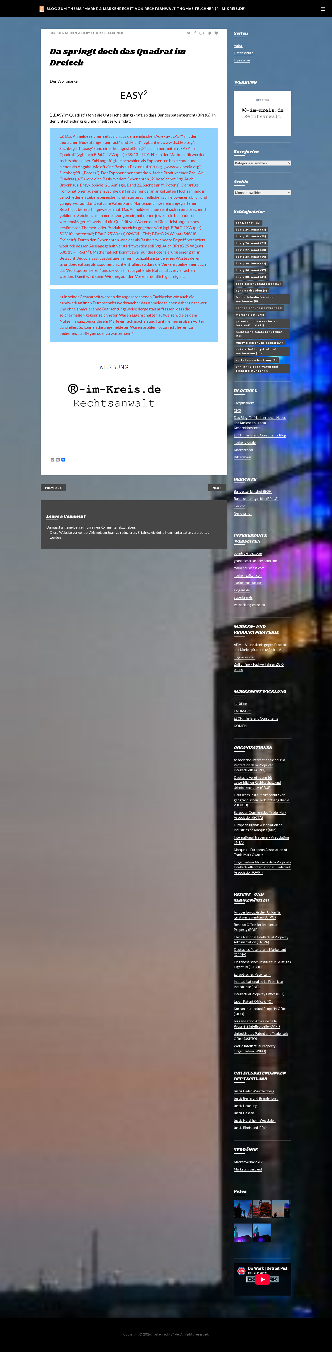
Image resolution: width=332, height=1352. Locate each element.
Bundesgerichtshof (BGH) (253, 491)
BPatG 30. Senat (251, 270)
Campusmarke (244, 403)
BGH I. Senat (248, 222)
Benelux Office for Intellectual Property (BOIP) (256, 927)
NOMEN (240, 726)
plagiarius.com (244, 657)
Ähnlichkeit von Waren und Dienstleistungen (257, 368)
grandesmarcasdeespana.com (256, 561)
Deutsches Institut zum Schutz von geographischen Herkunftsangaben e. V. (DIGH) (262, 800)
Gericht (239, 506)
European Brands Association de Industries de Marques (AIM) (258, 827)
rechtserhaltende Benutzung (259, 334)
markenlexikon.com (248, 575)
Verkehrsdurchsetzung (256, 360)
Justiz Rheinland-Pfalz (250, 1128)
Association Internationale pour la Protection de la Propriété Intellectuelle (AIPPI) (259, 765)
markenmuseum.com (248, 582)
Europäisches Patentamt (252, 974)
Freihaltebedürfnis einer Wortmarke (255, 299)
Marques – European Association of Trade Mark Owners (260, 852)
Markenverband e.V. (248, 1162)
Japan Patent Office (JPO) (253, 1001)
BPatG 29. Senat (251, 263)
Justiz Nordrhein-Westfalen (255, 1120)
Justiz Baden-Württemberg (254, 1091)
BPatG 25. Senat (251, 236)
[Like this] (217, 33)
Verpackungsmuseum (249, 605)
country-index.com (248, 553)
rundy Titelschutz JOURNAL (259, 342)
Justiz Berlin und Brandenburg (256, 1098)
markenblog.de (245, 442)
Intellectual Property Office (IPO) (259, 994)
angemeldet (70, 527)
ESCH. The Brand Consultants (256, 718)
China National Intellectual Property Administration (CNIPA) (261, 939)
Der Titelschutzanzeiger (258, 283)
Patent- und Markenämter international (256, 323)
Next (217, 488)
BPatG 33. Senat (251, 277)
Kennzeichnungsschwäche (259, 308)
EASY (133, 95)
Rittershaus (242, 457)
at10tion (240, 704)
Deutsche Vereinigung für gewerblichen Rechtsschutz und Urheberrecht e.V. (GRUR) (257, 782)
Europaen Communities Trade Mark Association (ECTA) (260, 815)
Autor (238, 45)
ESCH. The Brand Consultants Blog (260, 435)
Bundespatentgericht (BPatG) (183, 114)
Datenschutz (243, 53)
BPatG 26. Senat (251, 243)
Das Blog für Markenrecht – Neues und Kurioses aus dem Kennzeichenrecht (260, 422)
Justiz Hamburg (245, 1106)
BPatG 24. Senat (251, 229)
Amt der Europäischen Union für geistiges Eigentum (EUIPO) (257, 914)
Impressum (242, 60)
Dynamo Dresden (251, 290)
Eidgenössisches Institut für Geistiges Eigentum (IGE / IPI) (262, 964)
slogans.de (242, 590)
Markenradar (243, 450)
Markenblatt (250, 314)
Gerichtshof (243, 513)
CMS (237, 410)
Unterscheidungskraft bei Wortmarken (256, 351)
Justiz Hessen (244, 1113)
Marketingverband (248, 1169)
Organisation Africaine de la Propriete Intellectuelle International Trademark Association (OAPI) (262, 867)
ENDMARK (242, 711)
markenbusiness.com (249, 568)
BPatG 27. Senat (251, 250)
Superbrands (243, 597)
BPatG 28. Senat (251, 256)
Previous (53, 488)
